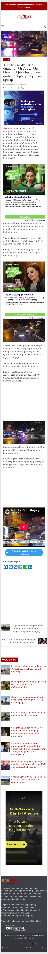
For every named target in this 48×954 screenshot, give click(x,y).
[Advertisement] (24, 402)
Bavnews (23, 85)
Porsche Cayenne (11, 88)
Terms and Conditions (26, 948)
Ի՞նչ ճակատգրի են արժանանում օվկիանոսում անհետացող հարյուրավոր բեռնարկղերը (28, 628)
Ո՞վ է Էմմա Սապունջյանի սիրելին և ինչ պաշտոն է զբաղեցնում (19, 640)
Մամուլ (6, 59)
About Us (4, 948)
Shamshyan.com (10, 128)
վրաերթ (21, 88)
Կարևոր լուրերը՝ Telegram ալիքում (25, 552)
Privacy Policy (41, 948)
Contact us (13, 948)
